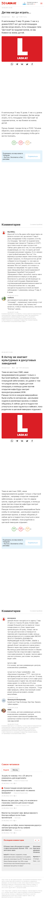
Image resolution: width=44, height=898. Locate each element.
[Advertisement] (22, 88)
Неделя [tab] (6, 770)
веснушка (25, 368)
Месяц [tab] (15, 770)
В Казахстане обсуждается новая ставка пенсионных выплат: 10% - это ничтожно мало (18, 848)
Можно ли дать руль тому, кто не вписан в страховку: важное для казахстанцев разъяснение (19, 802)
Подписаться (33, 156)
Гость (25, 17)
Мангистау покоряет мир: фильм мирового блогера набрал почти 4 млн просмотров (20, 815)
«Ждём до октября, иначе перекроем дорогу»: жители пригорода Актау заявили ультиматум (22, 827)
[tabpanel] (22, 804)
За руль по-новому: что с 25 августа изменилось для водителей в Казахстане (17, 778)
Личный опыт (6, 17)
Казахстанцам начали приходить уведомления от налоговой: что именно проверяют (18, 790)
